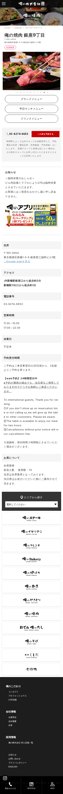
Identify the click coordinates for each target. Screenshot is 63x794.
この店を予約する (45, 134)
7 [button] (36, 91)
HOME (7, 28)
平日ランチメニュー (31, 108)
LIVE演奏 (12, 700)
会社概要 (12, 721)
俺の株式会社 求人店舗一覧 (20, 743)
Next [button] (56, 70)
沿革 (10, 725)
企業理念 (12, 717)
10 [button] (47, 91)
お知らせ (12, 755)
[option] (31, 71)
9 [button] (43, 91)
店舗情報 (18, 28)
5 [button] (30, 91)
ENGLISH (12, 767)
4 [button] (26, 91)
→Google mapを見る (17, 261)
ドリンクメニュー (31, 118)
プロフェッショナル (17, 696)
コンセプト (13, 692)
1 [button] (16, 91)
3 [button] (23, 91)
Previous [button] (6, 70)
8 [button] (40, 91)
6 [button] (33, 91)
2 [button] (20, 91)
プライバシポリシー (17, 763)
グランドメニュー (31, 99)
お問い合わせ (14, 759)
